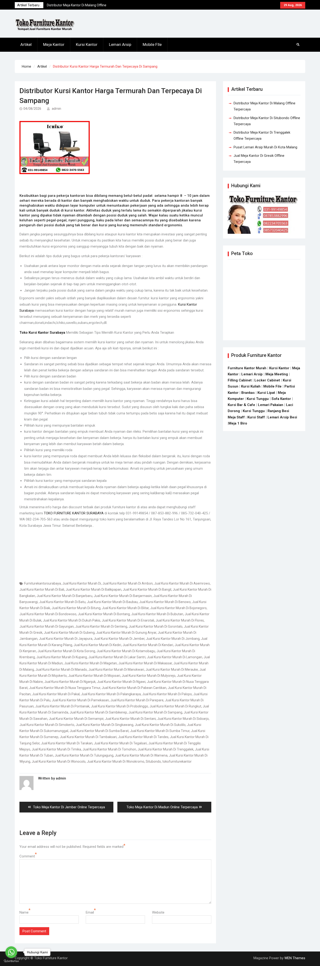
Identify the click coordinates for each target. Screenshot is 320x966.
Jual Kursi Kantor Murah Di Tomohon (109, 749)
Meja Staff (236, 417)
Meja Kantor (53, 44)
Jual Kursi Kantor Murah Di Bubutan (157, 614)
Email (90, 912)
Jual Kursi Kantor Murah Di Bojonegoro (178, 608)
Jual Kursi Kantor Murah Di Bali (41, 589)
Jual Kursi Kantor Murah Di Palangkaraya (111, 694)
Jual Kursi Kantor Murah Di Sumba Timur (160, 731)
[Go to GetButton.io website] (11, 961)
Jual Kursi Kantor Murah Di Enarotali (128, 620)
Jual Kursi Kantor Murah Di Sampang (155, 712)
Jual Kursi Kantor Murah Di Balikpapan (93, 589)
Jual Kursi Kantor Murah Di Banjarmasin (123, 596)
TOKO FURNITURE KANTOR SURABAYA (74, 513)
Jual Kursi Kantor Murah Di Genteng (101, 626)
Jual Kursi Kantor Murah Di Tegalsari (120, 743)
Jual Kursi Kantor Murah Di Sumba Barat (99, 731)
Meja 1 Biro (237, 423)
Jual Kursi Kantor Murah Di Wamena (141, 755)
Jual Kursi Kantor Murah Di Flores (180, 620)
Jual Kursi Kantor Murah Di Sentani (130, 719)
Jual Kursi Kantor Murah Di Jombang (173, 638)
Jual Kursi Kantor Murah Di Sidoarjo (183, 719)
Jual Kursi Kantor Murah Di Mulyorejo (148, 675)
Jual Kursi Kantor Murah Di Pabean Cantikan (134, 688)
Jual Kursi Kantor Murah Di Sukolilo (160, 725)
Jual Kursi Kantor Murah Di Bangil (147, 589)
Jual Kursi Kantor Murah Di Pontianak (62, 706)
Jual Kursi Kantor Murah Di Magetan (90, 663)
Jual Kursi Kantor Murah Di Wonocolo (59, 761)
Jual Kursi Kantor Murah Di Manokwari (116, 669)
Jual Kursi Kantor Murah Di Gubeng (69, 632)
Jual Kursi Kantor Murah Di (81, 583)
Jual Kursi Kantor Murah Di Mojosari (94, 675)
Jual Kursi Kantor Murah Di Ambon (127, 583)
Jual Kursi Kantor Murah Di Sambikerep (98, 712)
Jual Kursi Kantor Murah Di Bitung (76, 608)
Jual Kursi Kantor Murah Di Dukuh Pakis (71, 620)
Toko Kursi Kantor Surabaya (42, 332)
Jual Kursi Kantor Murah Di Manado (61, 669)
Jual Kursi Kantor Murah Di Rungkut (175, 706)
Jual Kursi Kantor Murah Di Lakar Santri (116, 657)
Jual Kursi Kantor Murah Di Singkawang (104, 725)
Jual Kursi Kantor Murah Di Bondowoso (47, 614)
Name (24, 912)
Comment (27, 856)
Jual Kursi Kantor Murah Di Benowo (165, 602)
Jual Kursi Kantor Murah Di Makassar (145, 663)
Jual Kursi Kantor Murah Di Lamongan (174, 657)
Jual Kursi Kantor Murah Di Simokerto (46, 725)
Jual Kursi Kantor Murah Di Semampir (76, 719)
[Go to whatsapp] (11, 952)
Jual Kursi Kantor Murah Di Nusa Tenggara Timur (64, 688)
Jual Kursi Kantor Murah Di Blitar (125, 608)
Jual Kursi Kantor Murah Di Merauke (171, 669)
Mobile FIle (152, 44)
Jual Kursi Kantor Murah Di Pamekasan (80, 700)
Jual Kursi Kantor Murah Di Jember (119, 638)
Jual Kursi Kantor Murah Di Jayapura (65, 638)
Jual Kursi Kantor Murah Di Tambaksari (88, 737)
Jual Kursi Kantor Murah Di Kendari (148, 645)
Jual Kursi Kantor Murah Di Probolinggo (119, 706)
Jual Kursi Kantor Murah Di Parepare (137, 700)
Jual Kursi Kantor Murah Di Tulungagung (84, 755)
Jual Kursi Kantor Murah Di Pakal (56, 694)
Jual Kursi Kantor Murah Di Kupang (61, 657)
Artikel (26, 44)
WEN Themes (294, 958)
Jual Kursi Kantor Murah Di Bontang (104, 614)
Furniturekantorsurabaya (42, 583)
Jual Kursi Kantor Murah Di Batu (62, 602)
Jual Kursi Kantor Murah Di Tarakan (67, 743)
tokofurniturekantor (177, 761)
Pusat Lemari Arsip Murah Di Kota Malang (265, 147)
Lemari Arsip (120, 44)
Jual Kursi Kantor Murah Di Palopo (167, 694)
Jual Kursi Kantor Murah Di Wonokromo (115, 761)
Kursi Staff (256, 417)
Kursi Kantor (86, 44)
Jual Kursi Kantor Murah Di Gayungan (46, 626)
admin (56, 108)
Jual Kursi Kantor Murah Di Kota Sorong (66, 651)
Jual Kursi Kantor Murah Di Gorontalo (155, 626)
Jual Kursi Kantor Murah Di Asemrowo (182, 583)
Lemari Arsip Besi (282, 417)
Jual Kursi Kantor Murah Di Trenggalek (165, 749)
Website (158, 912)
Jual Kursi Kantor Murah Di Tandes (143, 737)
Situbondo (153, 761)
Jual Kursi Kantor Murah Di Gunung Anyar (126, 632)
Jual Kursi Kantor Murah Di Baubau (112, 602)
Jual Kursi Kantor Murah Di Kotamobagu (126, 651)
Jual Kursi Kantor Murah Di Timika (56, 749)
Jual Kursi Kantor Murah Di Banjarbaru (64, 596)
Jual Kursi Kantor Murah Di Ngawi (121, 682)
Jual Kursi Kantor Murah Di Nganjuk (70, 682)
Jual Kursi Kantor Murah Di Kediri (97, 645)
